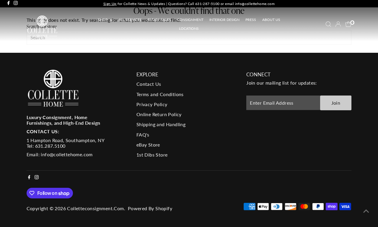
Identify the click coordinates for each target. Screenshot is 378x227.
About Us (271, 19)
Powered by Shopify (150, 208)
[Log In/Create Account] (338, 24)
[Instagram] (15, 3)
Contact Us (148, 84)
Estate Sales (159, 19)
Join (335, 103)
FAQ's (142, 134)
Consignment (190, 19)
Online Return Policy (159, 114)
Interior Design (224, 19)
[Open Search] (328, 24)
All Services (130, 19)
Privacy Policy (151, 104)
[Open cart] (348, 24)
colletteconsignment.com (95, 208)
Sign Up (110, 3)
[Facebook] (8, 3)
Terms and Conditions (160, 94)
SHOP (103, 19)
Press (250, 19)
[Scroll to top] (366, 211)
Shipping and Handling (160, 124)
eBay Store (148, 144)
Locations (189, 28)
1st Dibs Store (152, 154)
